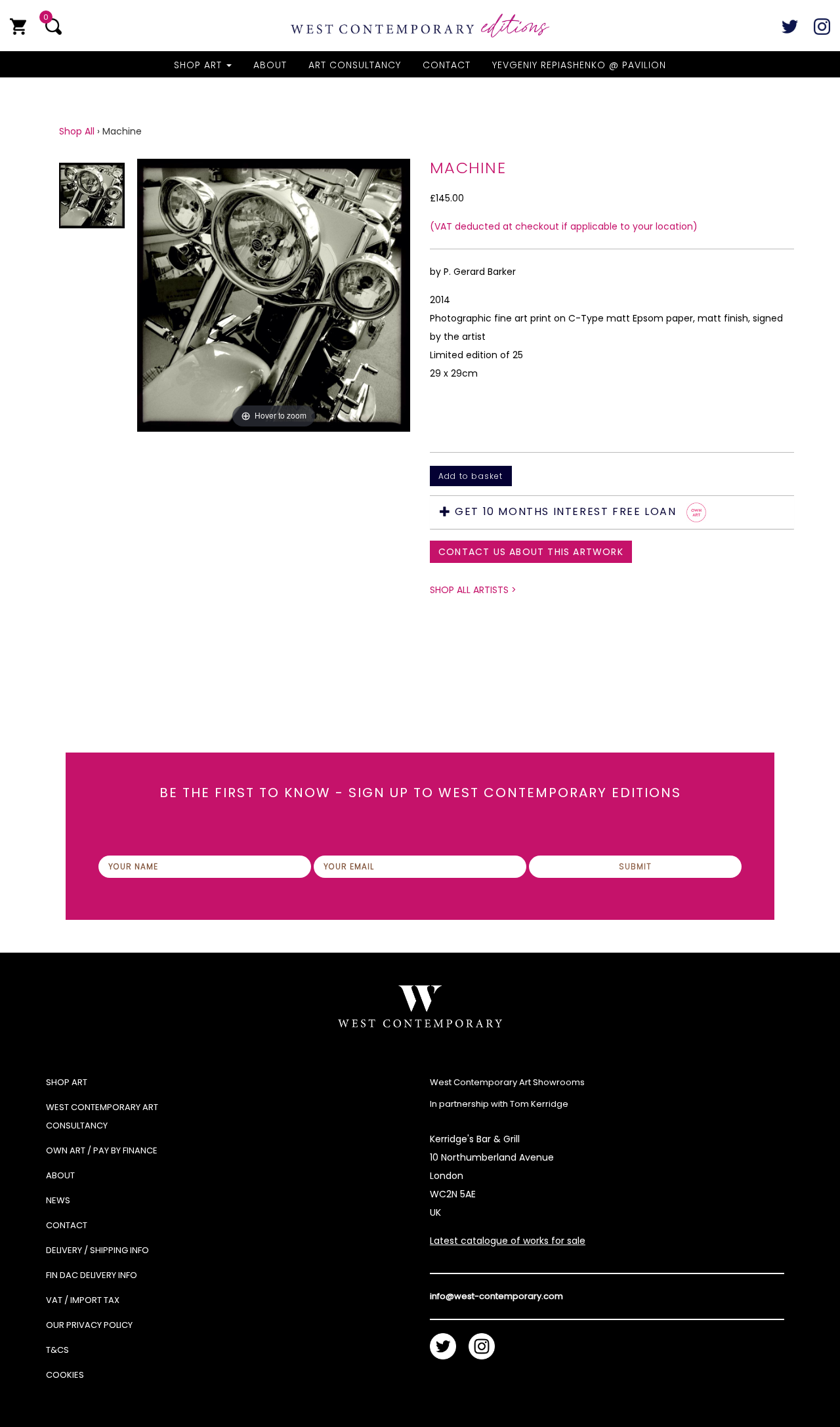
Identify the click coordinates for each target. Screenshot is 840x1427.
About (270, 65)
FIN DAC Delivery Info (91, 1275)
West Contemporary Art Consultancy (102, 1116)
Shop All (76, 131)
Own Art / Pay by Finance (102, 1150)
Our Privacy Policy (89, 1325)
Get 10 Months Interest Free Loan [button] (566, 512)
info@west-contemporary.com (496, 1296)
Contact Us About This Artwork (530, 551)
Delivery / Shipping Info (97, 1250)
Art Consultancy (354, 65)
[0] (18, 26)
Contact (447, 65)
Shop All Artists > (473, 589)
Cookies (65, 1375)
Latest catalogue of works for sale (507, 1240)
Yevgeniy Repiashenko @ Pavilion (579, 65)
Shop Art (199, 65)
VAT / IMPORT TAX (82, 1300)
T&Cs (57, 1350)
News (58, 1200)
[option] (273, 395)
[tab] (612, 512)
